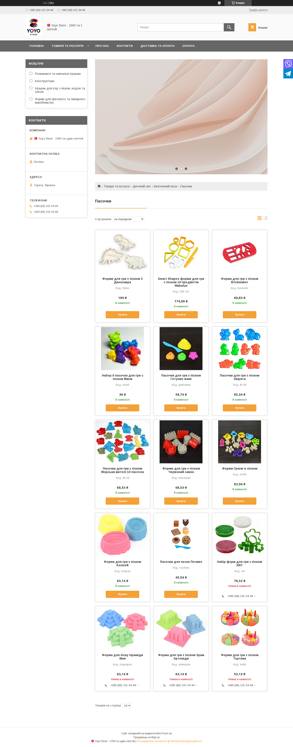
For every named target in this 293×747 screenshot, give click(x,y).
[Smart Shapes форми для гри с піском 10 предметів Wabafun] (181, 251)
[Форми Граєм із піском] (239, 441)
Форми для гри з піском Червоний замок (181, 470)
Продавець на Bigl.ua (146, 737)
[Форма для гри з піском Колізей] (122, 534)
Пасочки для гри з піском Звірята (239, 377)
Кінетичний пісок (165, 186)
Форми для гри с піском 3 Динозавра (122, 280)
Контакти (125, 45)
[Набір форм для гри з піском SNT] (239, 534)
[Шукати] (229, 27)
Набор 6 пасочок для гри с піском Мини (122, 377)
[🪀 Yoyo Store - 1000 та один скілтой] (34, 35)
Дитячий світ (142, 186)
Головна (36, 45)
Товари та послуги (67, 45)
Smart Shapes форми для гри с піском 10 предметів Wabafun (181, 282)
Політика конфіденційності (185, 741)
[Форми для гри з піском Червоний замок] (181, 441)
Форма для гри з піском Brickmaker (239, 280)
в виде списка (265, 219)
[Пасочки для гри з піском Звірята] (239, 348)
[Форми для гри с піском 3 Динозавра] (122, 251)
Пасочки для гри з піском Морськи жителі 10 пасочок (122, 470)
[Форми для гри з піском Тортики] (239, 627)
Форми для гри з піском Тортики (239, 656)
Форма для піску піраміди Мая (122, 656)
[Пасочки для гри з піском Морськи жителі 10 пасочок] (122, 441)
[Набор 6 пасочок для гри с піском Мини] (122, 348)
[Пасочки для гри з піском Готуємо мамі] (181, 348)
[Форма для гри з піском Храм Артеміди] (181, 627)
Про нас (102, 45)
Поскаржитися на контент (152, 741)
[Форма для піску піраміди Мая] (122, 627)
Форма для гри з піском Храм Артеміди (181, 656)
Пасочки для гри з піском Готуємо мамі (181, 377)
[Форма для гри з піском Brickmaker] (239, 251)
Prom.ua (167, 733)
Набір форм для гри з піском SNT (239, 563)
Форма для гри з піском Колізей (122, 563)
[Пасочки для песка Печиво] (181, 534)
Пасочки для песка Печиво (181, 561)
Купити (122, 314)
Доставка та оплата (157, 45)
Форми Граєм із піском (239, 468)
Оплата (188, 45)
